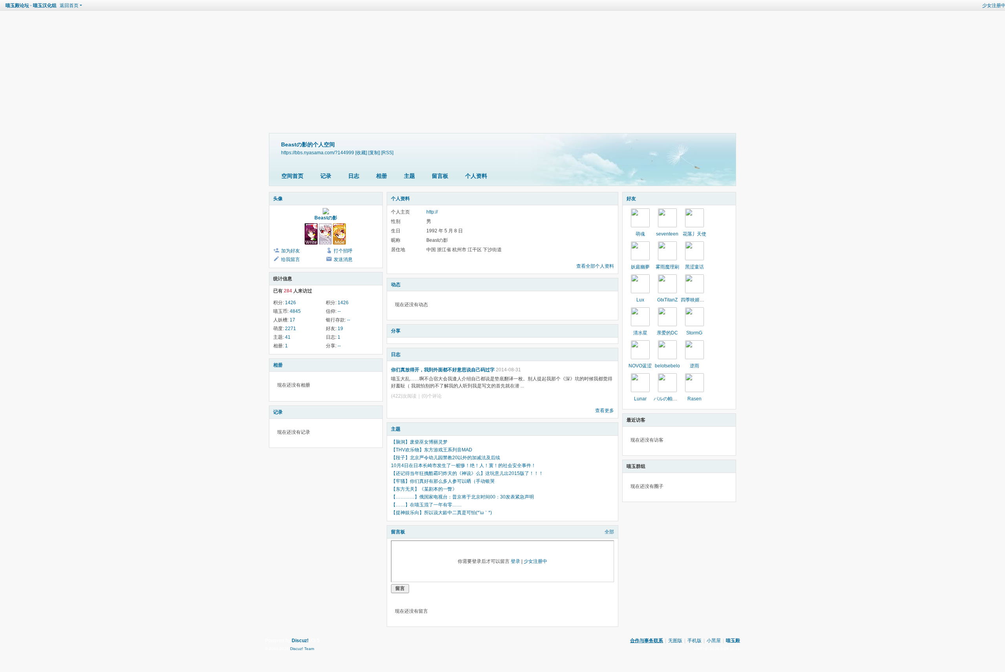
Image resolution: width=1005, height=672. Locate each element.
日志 (353, 176)
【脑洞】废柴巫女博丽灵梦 (419, 442)
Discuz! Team (302, 648)
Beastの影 (325, 218)
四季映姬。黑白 (697, 300)
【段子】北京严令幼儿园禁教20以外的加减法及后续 (445, 457)
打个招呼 (343, 251)
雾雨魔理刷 (667, 267)
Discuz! (300, 640)
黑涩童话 (694, 267)
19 (340, 328)
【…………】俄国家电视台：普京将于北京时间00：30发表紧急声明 (462, 497)
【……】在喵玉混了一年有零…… (426, 505)
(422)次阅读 (404, 396)
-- (339, 311)
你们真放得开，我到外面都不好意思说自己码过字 (443, 370)
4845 (295, 311)
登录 (515, 561)
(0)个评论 (432, 396)
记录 (325, 176)
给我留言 (290, 259)
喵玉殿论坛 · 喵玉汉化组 (31, 5)
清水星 (640, 333)
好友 (631, 198)
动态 (395, 284)
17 (292, 320)
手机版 (694, 640)
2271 (290, 328)
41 (288, 337)
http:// (432, 212)
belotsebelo (667, 366)
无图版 (675, 640)
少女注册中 (535, 561)
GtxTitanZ (667, 300)
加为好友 (290, 251)
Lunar (640, 399)
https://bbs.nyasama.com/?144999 (317, 152)
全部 (609, 532)
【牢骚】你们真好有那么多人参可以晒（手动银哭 (443, 481)
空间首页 (292, 176)
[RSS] (387, 152)
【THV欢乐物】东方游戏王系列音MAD (431, 450)
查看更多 (604, 410)
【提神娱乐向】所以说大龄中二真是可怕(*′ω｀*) (444, 512)
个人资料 (476, 176)
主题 (409, 176)
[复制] (374, 152)
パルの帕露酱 (668, 399)
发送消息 (343, 259)
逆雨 (694, 366)
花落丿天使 (694, 234)
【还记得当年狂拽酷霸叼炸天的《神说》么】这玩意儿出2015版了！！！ (467, 473)
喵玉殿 (733, 640)
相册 (381, 176)
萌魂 (640, 234)
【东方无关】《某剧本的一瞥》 (424, 489)
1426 (290, 302)
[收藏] (361, 152)
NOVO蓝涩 (640, 366)
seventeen (667, 234)
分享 (395, 331)
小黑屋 (714, 640)
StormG (694, 333)
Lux (640, 300)
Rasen (694, 399)
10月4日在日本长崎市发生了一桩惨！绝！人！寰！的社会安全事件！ (463, 465)
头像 (278, 198)
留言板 (440, 176)
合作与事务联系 (646, 640)
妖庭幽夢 (640, 267)
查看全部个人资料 (595, 266)
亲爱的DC (667, 333)
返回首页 (69, 5)
